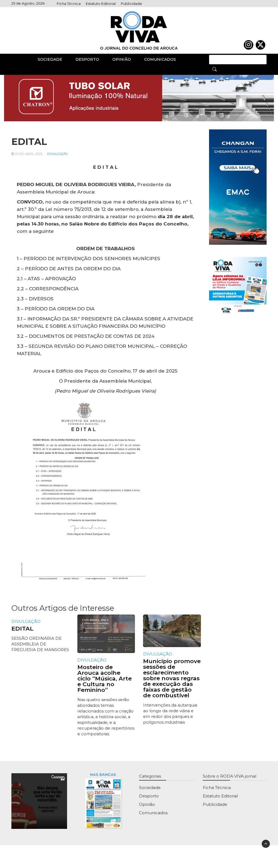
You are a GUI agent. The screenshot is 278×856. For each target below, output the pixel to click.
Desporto (87, 59)
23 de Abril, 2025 (28, 154)
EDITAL (22, 628)
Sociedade (50, 59)
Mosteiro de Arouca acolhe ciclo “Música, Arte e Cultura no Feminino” (104, 678)
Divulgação (57, 154)
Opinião (121, 59)
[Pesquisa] (214, 69)
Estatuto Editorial (101, 4)
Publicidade (131, 4)
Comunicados (160, 59)
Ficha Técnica (69, 4)
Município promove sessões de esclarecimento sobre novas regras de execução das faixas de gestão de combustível (172, 678)
